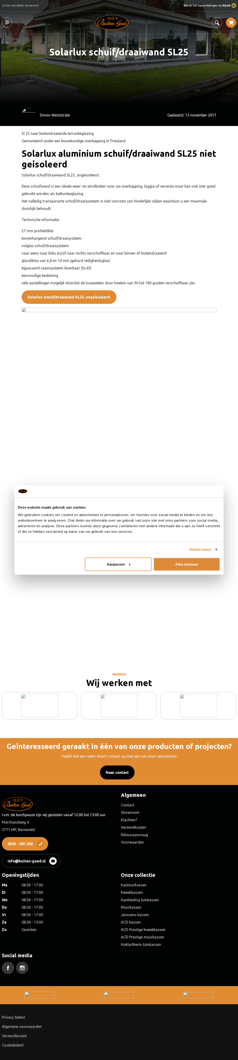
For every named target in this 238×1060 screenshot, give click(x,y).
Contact (127, 805)
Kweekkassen (132, 892)
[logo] (112, 22)
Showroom (130, 812)
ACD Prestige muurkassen (142, 937)
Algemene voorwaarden (22, 1026)
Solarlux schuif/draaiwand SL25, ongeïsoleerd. (69, 297)
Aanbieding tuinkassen (140, 900)
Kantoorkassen (133, 885)
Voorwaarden (132, 842)
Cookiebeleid (12, 1045)
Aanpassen (116, 564)
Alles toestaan (186, 564)
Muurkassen (131, 907)
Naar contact (117, 772)
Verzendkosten (133, 827)
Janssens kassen (135, 915)
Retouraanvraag (134, 835)
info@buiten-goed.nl (27, 861)
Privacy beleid (13, 1017)
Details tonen (200, 549)
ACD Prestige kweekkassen (143, 930)
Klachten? (129, 820)
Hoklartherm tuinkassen (141, 944)
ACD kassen (131, 922)
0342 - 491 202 (20, 844)
